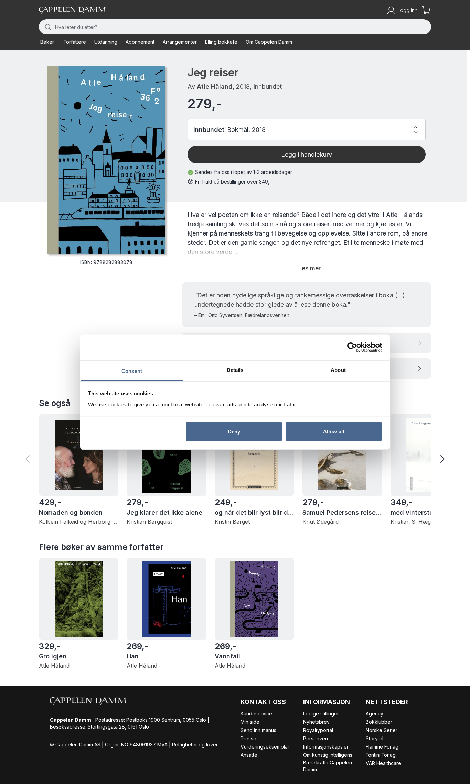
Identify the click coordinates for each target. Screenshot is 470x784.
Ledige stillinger (321, 714)
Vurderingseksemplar (265, 747)
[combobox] (235, 26)
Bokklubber (379, 722)
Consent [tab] (131, 371)
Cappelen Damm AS (77, 745)
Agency (374, 714)
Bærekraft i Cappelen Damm (327, 766)
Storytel (374, 738)
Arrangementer (180, 42)
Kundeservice (256, 714)
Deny (234, 432)
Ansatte (249, 755)
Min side (250, 722)
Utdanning (105, 42)
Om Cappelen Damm (269, 42)
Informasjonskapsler (326, 747)
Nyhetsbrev (316, 722)
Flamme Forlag (382, 747)
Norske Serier (381, 730)
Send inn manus (258, 730)
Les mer (309, 268)
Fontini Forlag (381, 755)
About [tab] (338, 370)
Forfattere (75, 42)
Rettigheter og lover (195, 745)
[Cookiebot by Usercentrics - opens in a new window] (352, 347)
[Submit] (47, 26)
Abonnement (140, 42)
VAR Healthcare (383, 763)
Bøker (47, 42)
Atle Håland (215, 86)
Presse (248, 738)
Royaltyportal (318, 730)
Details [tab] (235, 370)
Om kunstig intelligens (327, 755)
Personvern (316, 738)
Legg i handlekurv (306, 154)
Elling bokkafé (221, 42)
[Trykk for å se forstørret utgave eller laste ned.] (106, 160)
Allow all (333, 432)
